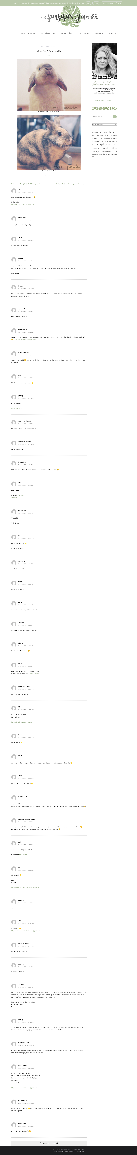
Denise (20, 735)
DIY (54, 33)
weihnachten (112, 154)
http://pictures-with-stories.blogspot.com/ (26, 931)
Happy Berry (22, 462)
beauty (113, 132)
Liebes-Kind (22, 796)
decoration (96, 138)
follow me (14, 497)
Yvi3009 (21, 984)
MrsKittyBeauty (24, 686)
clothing (114, 135)
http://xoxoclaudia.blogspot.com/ (25, 339)
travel (115, 151)
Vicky (20, 482)
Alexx (20, 238)
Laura (20, 867)
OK (88, 3)
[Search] (115, 116)
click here (20, 495)
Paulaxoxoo (22, 1065)
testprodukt (106, 152)
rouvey (20, 1019)
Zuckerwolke (33, 674)
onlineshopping (112, 141)
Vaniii (20, 189)
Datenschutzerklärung (112, 3)
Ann (19, 921)
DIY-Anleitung (108, 138)
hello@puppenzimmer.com (104, 100)
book (93, 135)
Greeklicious (22, 1123)
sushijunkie (22, 1100)
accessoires (97, 132)
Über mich (73, 33)
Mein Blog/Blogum (17, 408)
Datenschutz (100, 33)
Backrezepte (33, 33)
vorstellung (103, 154)
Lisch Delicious (23, 352)
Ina (19, 536)
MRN (20, 755)
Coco (20, 582)
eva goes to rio (23, 1042)
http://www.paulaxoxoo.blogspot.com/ (24, 1088)
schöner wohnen (111, 145)
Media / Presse (85, 33)
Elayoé (20, 643)
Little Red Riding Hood (25, 184)
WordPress (80, 1151)
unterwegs (95, 154)
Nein (96, 3)
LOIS (20, 707)
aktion (105, 132)
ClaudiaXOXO (23, 329)
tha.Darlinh (23, 855)
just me (103, 141)
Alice (20, 776)
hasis (49, 55)
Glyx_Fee (21, 561)
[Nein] (134, 3)
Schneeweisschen (24, 441)
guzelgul (21, 396)
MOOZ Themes (63, 1151)
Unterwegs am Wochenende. (71, 184)
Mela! (20, 663)
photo (93, 145)
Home (23, 33)
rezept (100, 144)
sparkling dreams (24, 421)
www (93, 156)
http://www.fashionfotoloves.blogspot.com (26, 887)
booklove (100, 135)
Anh (19, 842)
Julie (20, 602)
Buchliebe (62, 33)
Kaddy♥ (21, 258)
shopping (95, 148)
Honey (20, 286)
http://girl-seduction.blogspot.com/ (23, 204)
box (107, 135)
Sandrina (21, 900)
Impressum (112, 33)
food (115, 138)
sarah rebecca (23, 309)
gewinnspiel (96, 141)
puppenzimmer (53, 46)
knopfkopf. (22, 217)
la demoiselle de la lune (26, 819)
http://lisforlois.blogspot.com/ (21, 722)
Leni (19, 375)
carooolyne (22, 510)
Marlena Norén (23, 943)
